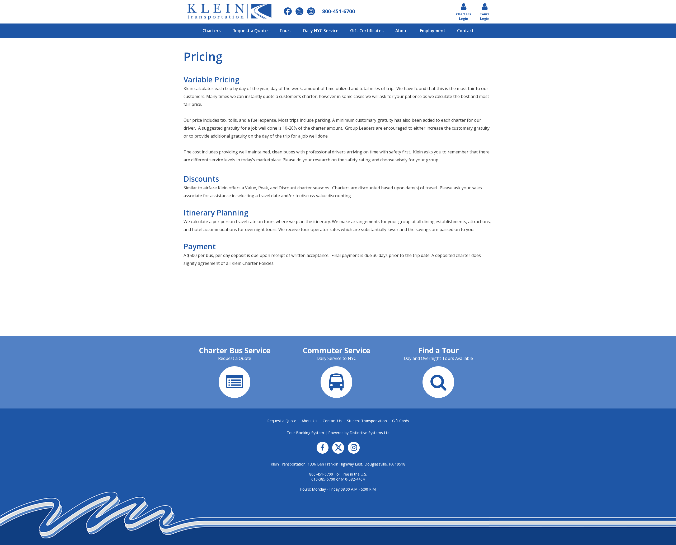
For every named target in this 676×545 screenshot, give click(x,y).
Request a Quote (250, 31)
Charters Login (463, 16)
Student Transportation (367, 420)
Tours (285, 31)
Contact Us (332, 420)
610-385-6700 (323, 479)
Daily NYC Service (321, 31)
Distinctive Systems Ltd (369, 432)
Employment (432, 31)
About (401, 31)
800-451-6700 (321, 474)
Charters (212, 31)
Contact (465, 31)
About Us (309, 420)
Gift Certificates (367, 31)
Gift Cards (400, 420)
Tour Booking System (305, 432)
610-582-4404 (353, 479)
